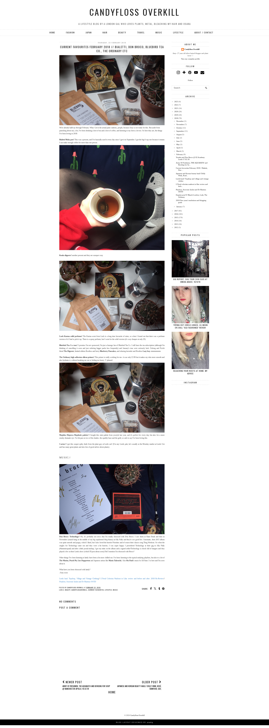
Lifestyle (178, 32)
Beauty (122, 32)
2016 (176, 214)
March (178, 151)
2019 (176, 115)
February (179, 154)
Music (159, 32)
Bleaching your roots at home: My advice (190, 372)
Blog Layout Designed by (134, 722)
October (179, 128)
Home (52, 32)
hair (105, 32)
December (180, 121)
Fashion (70, 32)
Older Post (139, 685)
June (178, 141)
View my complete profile (190, 59)
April (178, 148)
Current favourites (96, 590)
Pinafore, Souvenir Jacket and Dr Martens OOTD (77, 582)
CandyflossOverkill (79, 590)
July (177, 138)
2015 (176, 217)
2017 (176, 211)
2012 (176, 227)
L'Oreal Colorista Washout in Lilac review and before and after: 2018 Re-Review (132, 578)
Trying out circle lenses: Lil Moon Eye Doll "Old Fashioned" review (190, 326)
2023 (176, 102)
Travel (141, 32)
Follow (190, 80)
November (180, 124)
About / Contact (203, 32)
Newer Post (86, 685)
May (178, 144)
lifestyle (108, 590)
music (115, 590)
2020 (176, 111)
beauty (67, 590)
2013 (176, 224)
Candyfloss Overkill (134, 11)
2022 (176, 105)
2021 (176, 108)
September (180, 131)
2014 (176, 221)
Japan (89, 32)
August (179, 134)
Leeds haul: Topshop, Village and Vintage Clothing (79, 578)
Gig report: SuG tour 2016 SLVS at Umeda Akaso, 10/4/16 (190, 280)
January (179, 207)
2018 (176, 118)
